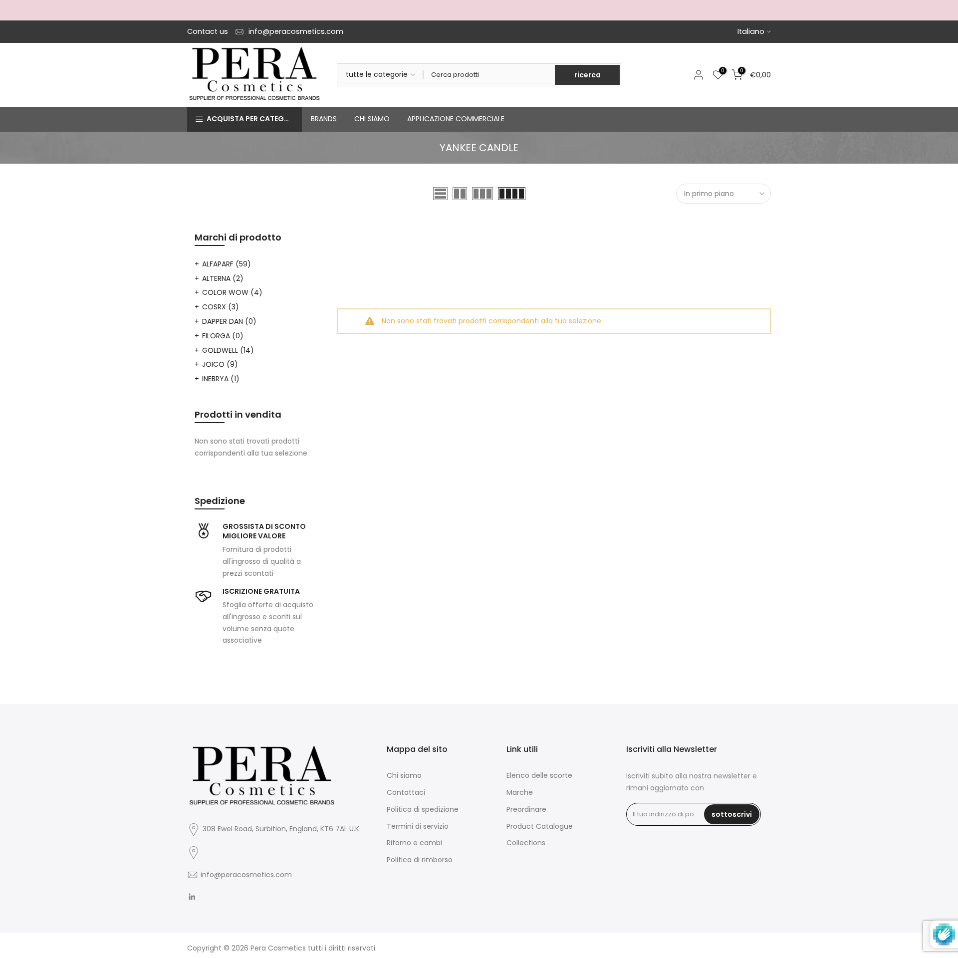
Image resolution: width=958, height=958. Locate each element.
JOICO (220, 364)
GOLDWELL (228, 350)
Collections (525, 843)
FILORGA (222, 336)
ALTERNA (222, 278)
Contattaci (406, 792)
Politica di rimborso (420, 860)
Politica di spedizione (423, 809)
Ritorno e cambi (414, 843)
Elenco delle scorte (539, 775)
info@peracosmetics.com (295, 31)
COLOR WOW (232, 292)
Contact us (207, 31)
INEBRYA (221, 379)
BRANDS (324, 119)
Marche (519, 792)
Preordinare (526, 809)
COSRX (220, 307)
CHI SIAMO (372, 119)
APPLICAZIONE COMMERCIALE (455, 119)
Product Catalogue (539, 826)
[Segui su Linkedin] (192, 897)
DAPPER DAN (229, 321)
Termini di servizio (418, 826)
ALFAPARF (226, 264)
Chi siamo (404, 775)
